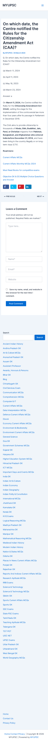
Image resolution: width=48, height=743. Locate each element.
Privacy (21, 734)
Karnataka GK (9, 507)
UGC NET (7, 635)
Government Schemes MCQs (16, 445)
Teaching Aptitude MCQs (14, 622)
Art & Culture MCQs (12, 353)
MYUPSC (9, 5)
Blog (5, 379)
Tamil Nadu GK (9, 618)
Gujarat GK (8, 450)
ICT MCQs (7, 467)
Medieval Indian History (13, 543)
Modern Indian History (13, 547)
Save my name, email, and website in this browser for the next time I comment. (24, 292)
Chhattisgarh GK (10, 384)
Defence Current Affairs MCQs (16, 414)
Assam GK (8, 361)
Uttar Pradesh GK (11, 644)
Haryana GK (8, 454)
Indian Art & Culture (11, 481)
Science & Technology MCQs (16, 591)
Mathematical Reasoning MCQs (17, 538)
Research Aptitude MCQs (14, 578)
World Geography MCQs (14, 658)
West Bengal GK (10, 653)
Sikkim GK (7, 596)
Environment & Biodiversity (15, 428)
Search (6, 333)
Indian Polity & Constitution (15, 494)
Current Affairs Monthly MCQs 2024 (19, 164)
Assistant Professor (12, 366)
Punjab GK (7, 565)
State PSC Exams (11, 613)
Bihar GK (7, 375)
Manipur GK (8, 534)
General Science (10, 437)
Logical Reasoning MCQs (14, 520)
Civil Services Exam (11, 388)
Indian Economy (10, 485)
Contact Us (8, 718)
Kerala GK (7, 512)
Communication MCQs (13, 392)
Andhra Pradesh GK (12, 348)
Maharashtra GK (10, 529)
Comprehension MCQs (13, 397)
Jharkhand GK (9, 503)
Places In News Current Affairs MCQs (20, 560)
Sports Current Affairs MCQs (16, 600)
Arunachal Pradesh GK (13, 357)
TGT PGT (7, 631)
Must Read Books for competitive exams (21, 170)
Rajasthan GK (9, 569)
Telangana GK (9, 627)
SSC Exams (8, 609)
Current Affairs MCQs (12, 157)
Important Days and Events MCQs (18, 472)
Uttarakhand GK (10, 649)
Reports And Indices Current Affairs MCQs (22, 574)
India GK (7, 476)
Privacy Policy (9, 723)
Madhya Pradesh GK (12, 525)
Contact (14, 734)
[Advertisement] (24, 686)
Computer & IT (9, 401)
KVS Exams (8, 516)
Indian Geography (11, 490)
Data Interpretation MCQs (14, 410)
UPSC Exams (9, 640)
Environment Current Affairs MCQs (19, 432)
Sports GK (7, 605)
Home (5, 714)
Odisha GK (8, 556)
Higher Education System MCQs (17, 459)
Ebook (6, 419)
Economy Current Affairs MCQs (17, 423)
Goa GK (6, 441)
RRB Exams (8, 582)
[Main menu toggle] (42, 5)
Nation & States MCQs (13, 551)
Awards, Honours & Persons (15, 370)
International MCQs (12, 498)
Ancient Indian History (13, 344)
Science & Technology (13, 587)
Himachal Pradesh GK (13, 463)
